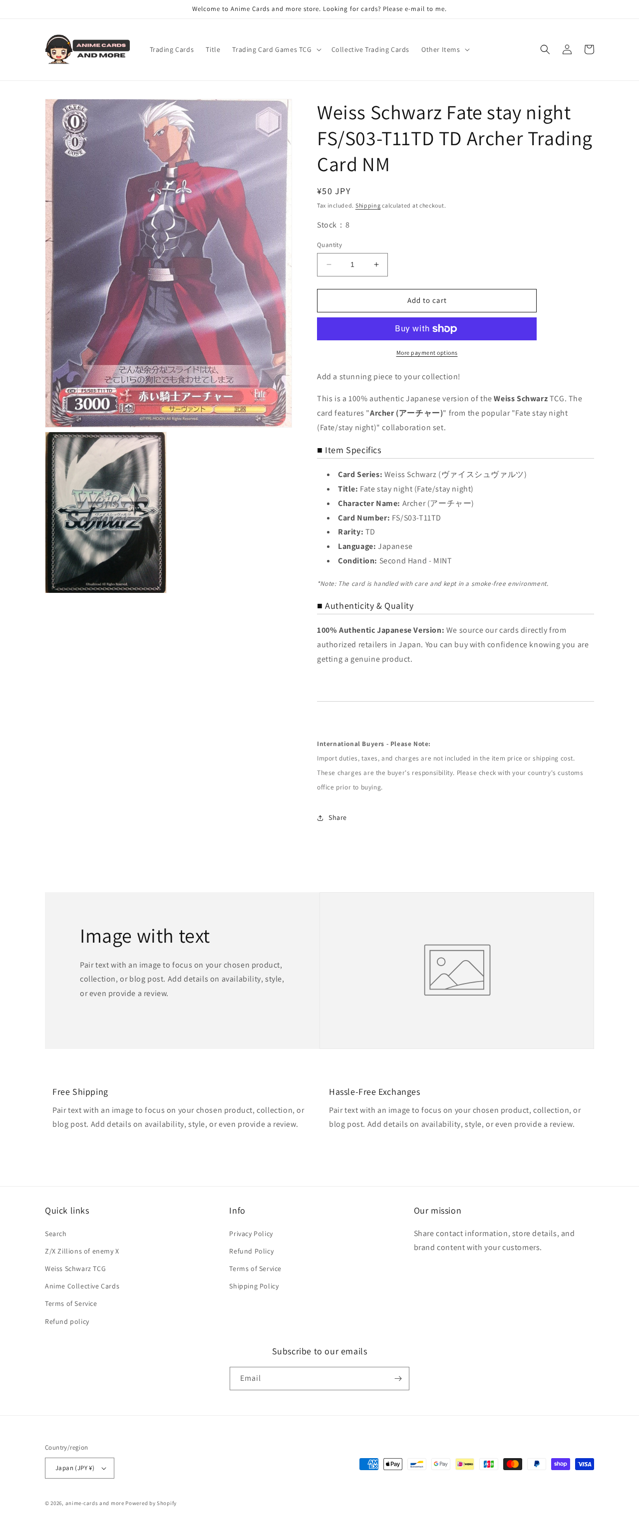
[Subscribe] (398, 1378)
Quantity (329, 245)
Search (56, 1233)
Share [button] (337, 817)
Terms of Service (71, 1303)
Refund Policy (251, 1251)
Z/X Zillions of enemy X (82, 1251)
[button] (275, 49)
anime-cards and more (94, 1503)
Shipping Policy (254, 1285)
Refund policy (67, 1321)
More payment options (427, 352)
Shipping (368, 205)
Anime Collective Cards (82, 1285)
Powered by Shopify (151, 1503)
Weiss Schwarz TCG (75, 1268)
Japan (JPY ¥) (74, 1468)
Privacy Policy (251, 1233)
